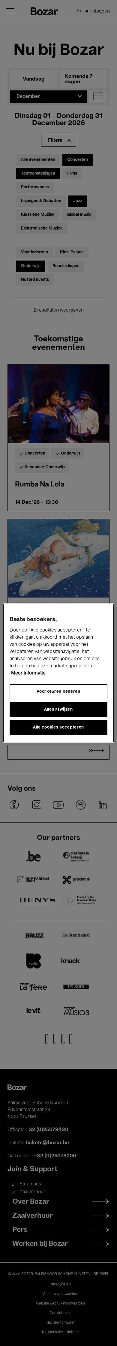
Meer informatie (28, 673)
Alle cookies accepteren (58, 727)
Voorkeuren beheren (58, 692)
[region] (58, 673)
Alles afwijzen (58, 709)
